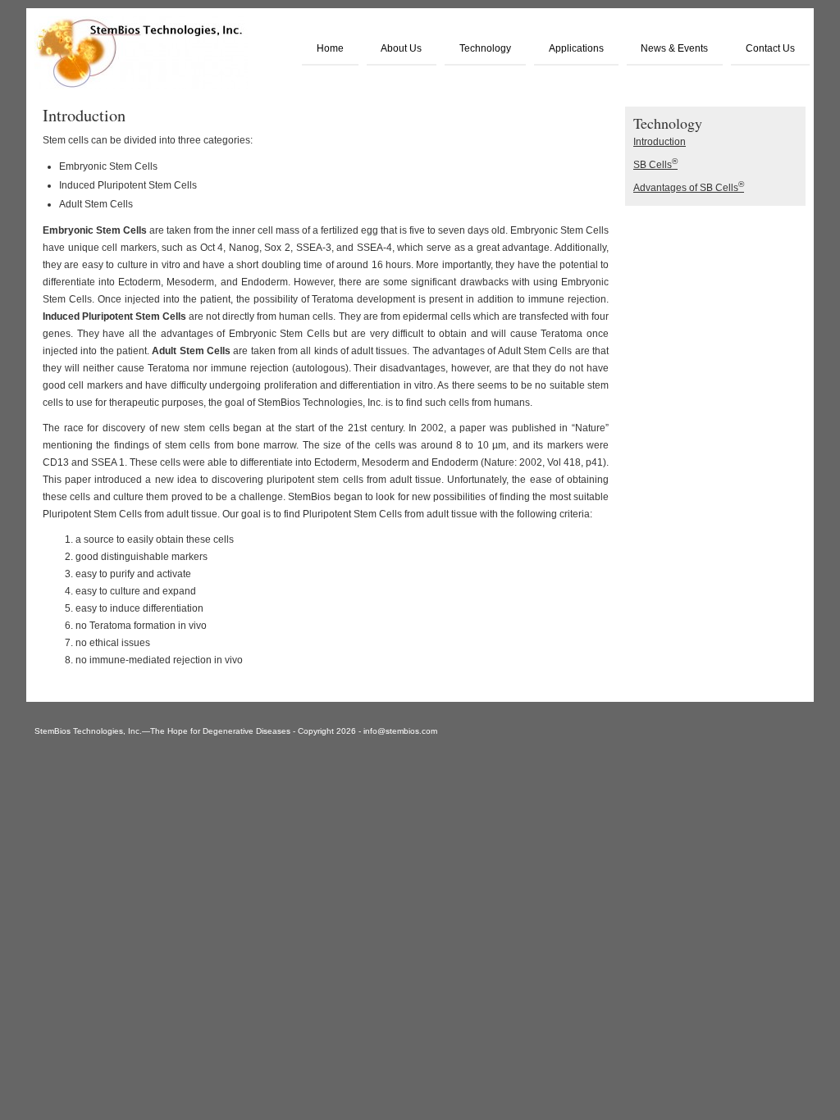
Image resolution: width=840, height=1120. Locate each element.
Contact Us (770, 48)
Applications (576, 48)
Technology (485, 48)
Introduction (659, 142)
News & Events (674, 48)
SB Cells (655, 165)
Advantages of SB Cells (688, 187)
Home (330, 48)
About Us (401, 48)
